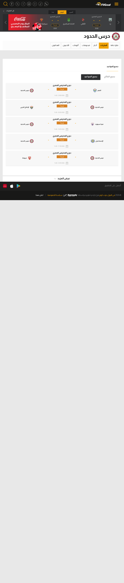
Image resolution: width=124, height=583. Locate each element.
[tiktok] (40, 4)
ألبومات (75, 45)
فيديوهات (86, 45)
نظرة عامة (114, 45)
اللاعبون (66, 45)
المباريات (103, 45)
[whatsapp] (46, 4)
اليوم (62, 12)
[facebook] (12, 4)
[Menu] (116, 4)
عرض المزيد (63, 178)
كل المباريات (10, 11)
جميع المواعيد (90, 76)
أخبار (95, 45)
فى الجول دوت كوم (107, 195)
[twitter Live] (23, 4)
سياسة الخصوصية (54, 195)
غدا (53, 12)
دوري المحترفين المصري (62, 85)
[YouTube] (35, 4)
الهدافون (55, 45)
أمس (71, 12)
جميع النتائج (109, 76)
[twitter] (17, 4)
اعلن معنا (39, 195)
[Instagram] (29, 4)
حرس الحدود (97, 36)
